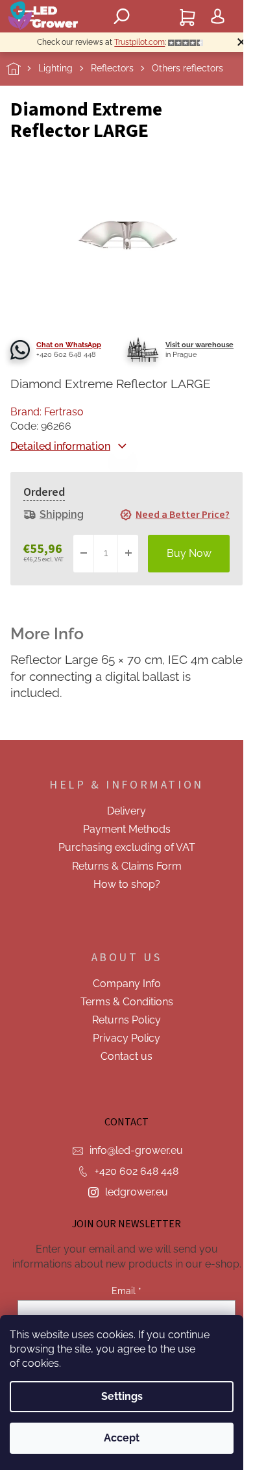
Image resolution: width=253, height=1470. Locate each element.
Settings (122, 1396)
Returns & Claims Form (127, 866)
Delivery (126, 811)
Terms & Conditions (126, 1002)
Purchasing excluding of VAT (126, 847)
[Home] (22, 68)
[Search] (122, 16)
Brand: (47, 412)
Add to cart (189, 553)
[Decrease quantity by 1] (83, 553)
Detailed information (60, 446)
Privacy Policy (126, 1038)
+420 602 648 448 (136, 1171)
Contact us (126, 1056)
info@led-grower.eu (136, 1150)
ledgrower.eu (136, 1192)
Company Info (127, 983)
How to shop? (126, 884)
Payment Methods (127, 829)
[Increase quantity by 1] (127, 553)
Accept (121, 1438)
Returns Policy (126, 1020)
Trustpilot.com (139, 42)
